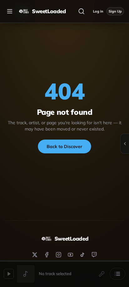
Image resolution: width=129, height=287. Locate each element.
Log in (98, 11)
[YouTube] (70, 255)
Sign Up (115, 11)
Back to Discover (64, 146)
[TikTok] (82, 255)
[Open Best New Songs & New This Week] (124, 144)
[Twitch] (94, 255)
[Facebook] (46, 255)
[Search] (81, 11)
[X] (35, 255)
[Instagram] (58, 255)
